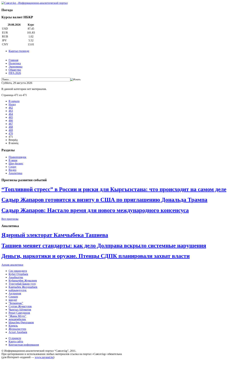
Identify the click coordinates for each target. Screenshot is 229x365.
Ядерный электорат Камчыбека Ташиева (54, 235)
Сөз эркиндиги (18, 270)
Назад (12, 104)
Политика (15, 63)
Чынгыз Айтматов (20, 309)
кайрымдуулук (17, 290)
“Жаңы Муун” (17, 316)
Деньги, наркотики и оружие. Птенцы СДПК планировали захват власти (95, 256)
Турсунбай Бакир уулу (22, 283)
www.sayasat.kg (44, 357)
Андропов (15, 293)
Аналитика (15, 173)
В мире (13, 160)
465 (11, 117)
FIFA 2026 (15, 73)
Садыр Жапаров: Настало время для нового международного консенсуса (95, 210)
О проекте (15, 338)
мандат (13, 299)
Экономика (15, 66)
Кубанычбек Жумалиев (23, 280)
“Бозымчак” (16, 303)
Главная (13, 60)
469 (11, 130)
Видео (12, 169)
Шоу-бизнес (16, 163)
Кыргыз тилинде (19, 51)
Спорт (12, 166)
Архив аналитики (12, 264)
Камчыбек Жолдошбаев (23, 286)
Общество (15, 69)
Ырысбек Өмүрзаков (21, 322)
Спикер (13, 296)
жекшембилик (17, 319)
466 (11, 120)
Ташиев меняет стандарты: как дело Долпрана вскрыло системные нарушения (103, 245)
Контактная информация (24, 344)
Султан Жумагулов (20, 306)
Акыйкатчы (16, 277)
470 (11, 133)
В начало (14, 101)
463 (11, 110)
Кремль (13, 325)
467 (11, 123)
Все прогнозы (9, 218)
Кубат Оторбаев (18, 274)
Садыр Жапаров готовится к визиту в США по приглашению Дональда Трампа (104, 199)
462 (11, 107)
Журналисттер (17, 328)
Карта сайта (16, 341)
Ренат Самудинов (19, 312)
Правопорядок (17, 157)
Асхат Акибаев (18, 332)
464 (11, 114)
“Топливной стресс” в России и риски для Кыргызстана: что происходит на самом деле (113, 189)
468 (11, 126)
